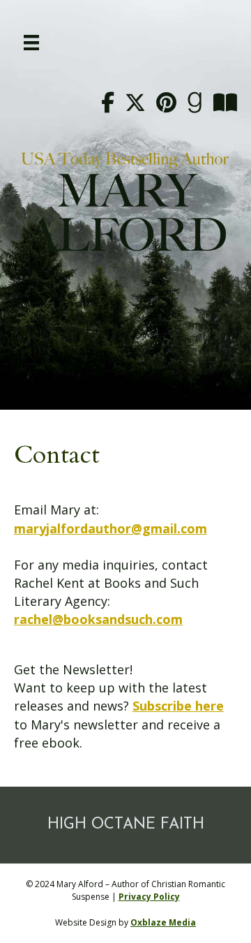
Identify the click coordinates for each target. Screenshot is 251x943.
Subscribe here (178, 705)
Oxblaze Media (163, 922)
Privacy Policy (149, 897)
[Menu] (31, 42)
